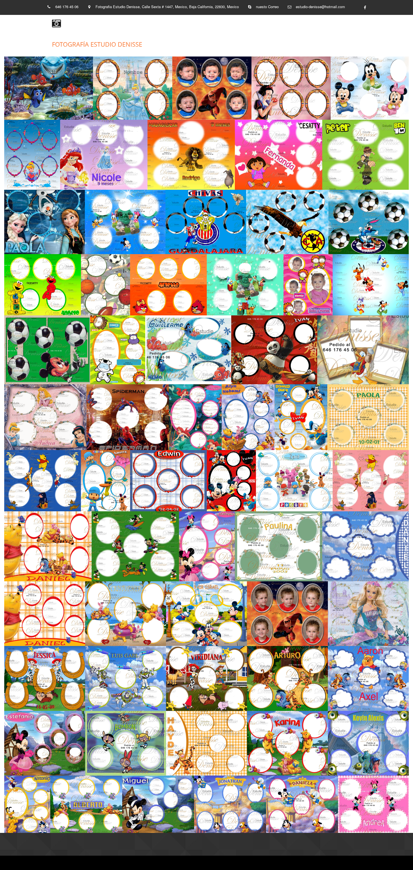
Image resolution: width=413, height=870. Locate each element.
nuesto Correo (267, 6)
